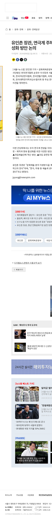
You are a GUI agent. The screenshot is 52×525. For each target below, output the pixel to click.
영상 (23, 17)
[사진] (27, 393)
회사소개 (8, 495)
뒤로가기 (19, 270)
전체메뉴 (7, 18)
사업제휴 (30, 495)
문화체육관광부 (34, 240)
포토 (33, 17)
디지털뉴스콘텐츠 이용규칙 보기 (28, 262)
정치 (40, 17)
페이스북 (17, 59)
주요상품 (19, 495)
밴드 (25, 59)
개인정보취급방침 (45, 495)
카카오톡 (13, 59)
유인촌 (20, 240)
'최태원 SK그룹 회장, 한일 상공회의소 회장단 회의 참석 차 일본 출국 (31, 459)
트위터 (21, 59)
